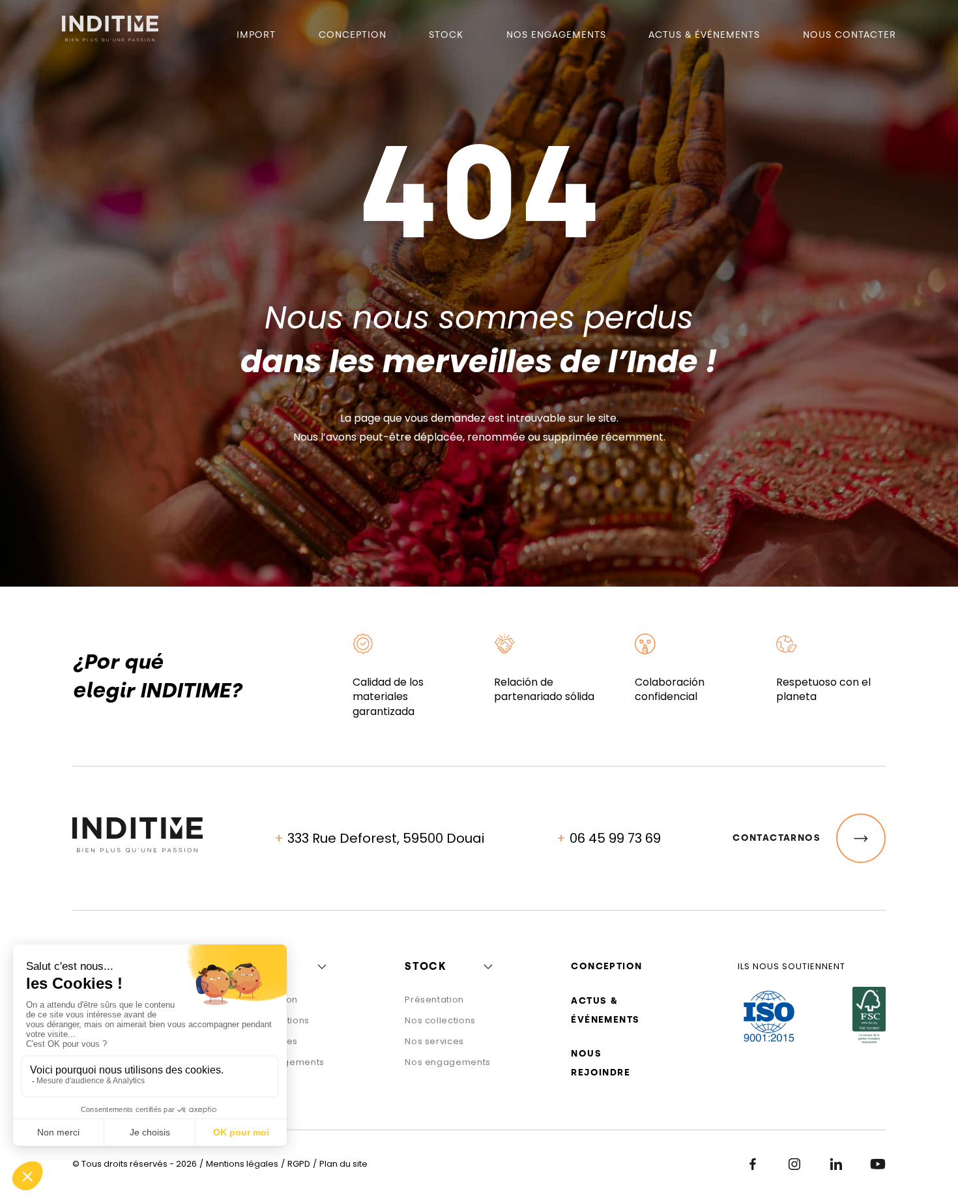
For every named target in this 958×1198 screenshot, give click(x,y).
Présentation (434, 999)
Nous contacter (849, 34)
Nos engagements (556, 34)
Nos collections (440, 1020)
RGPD (298, 1164)
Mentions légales (242, 1164)
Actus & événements (704, 34)
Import (256, 34)
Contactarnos (776, 837)
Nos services (434, 1041)
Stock (446, 34)
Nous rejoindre (600, 1063)
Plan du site (343, 1164)
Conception (352, 34)
